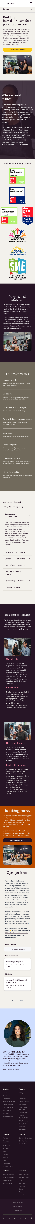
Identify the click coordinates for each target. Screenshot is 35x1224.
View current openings (17, 50)
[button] (17, 515)
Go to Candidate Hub (16, 840)
